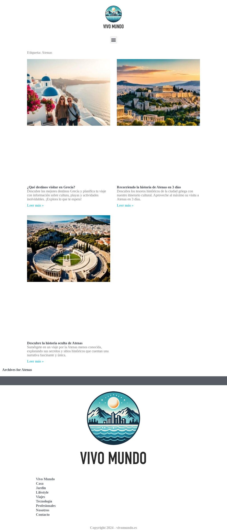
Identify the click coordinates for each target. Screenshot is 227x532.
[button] (113, 40)
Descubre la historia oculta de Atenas (54, 343)
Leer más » (35, 205)
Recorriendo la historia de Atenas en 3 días (149, 187)
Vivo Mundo (45, 479)
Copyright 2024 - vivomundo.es (113, 528)
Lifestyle (42, 492)
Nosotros (42, 510)
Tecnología (44, 501)
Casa (39, 483)
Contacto (43, 514)
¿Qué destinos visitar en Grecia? (51, 187)
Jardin (41, 488)
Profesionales (46, 506)
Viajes (40, 497)
